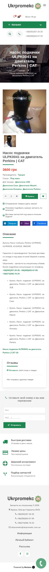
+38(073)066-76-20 (11, 274)
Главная (21, 70)
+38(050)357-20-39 (34, 31)
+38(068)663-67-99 (34, 36)
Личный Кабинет (24, 540)
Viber (26, 223)
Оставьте (13, 370)
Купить (30, 196)
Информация (24, 533)
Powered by (22, 567)
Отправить (15, 425)
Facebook (42, 223)
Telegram (12, 223)
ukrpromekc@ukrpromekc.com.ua (25, 527)
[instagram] (27, 554)
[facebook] (20, 554)
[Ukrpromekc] (24, 6)
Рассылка (24, 546)
